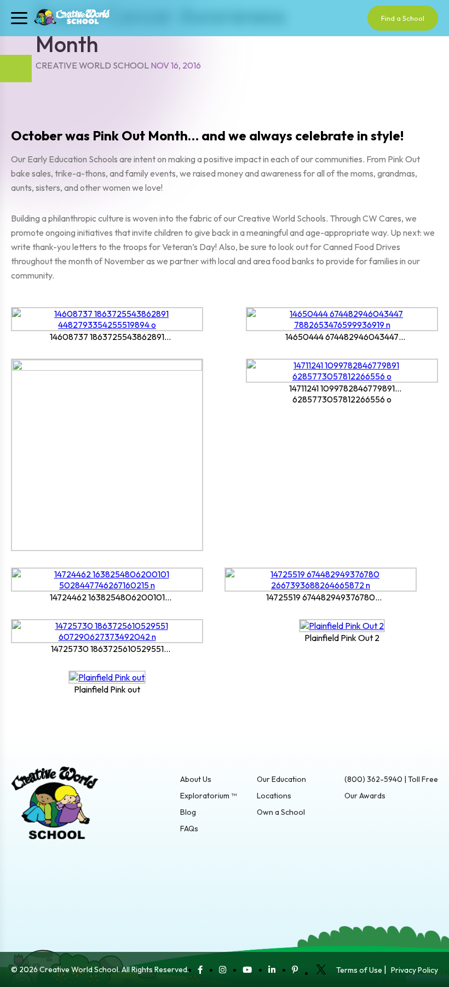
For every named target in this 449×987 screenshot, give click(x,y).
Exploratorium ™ (208, 796)
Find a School (402, 18)
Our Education (281, 779)
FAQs (189, 828)
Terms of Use (359, 970)
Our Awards (364, 796)
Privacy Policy (414, 970)
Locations (274, 796)
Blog (188, 812)
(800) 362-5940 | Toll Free (391, 779)
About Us (195, 779)
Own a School (281, 812)
